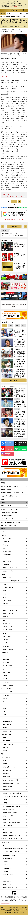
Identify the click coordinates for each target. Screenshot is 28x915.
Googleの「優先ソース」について (13, 219)
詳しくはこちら (14, 6)
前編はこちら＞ (6, 77)
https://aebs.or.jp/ (5, 903)
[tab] (3, 13)
